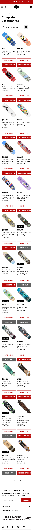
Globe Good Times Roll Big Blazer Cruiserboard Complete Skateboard (8, 422)
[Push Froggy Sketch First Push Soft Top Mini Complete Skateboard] (24, 183)
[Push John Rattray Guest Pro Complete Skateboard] (24, 74)
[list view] (29, 27)
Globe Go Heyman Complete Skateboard (7, 346)
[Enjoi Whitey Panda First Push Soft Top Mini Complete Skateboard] (9, 110)
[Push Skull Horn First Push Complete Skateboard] (24, 39)
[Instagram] (3, 527)
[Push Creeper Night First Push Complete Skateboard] (24, 147)
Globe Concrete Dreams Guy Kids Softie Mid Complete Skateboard (23, 272)
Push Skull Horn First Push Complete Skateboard (23, 53)
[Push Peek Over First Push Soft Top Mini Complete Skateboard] (9, 220)
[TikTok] (13, 527)
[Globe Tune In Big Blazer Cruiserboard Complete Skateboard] (24, 369)
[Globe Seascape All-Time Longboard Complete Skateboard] (9, 369)
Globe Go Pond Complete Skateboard (22, 308)
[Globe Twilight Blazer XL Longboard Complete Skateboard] (24, 332)
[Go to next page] (24, 481)
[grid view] (26, 27)
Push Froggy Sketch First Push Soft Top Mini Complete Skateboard (23, 198)
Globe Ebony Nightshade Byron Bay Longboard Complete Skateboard (23, 422)
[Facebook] (7, 526)
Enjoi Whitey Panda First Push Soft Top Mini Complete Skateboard (8, 125)
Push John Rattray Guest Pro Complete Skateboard (23, 88)
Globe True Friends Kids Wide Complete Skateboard (8, 271)
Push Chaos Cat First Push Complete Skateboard (8, 53)
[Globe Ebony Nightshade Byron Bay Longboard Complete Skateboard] (24, 407)
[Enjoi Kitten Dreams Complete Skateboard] (24, 110)
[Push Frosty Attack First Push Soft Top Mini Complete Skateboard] (9, 183)
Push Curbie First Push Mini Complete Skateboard (8, 161)
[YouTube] (24, 526)
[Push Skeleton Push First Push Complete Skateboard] (9, 74)
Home (3, 13)
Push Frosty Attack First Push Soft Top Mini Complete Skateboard (8, 198)
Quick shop (8, 60)
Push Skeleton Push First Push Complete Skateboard (8, 88)
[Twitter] (18, 526)
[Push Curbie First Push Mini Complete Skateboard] (9, 147)
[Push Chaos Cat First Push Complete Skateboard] (9, 39)
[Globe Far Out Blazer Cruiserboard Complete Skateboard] (24, 445)
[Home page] (16, 7)
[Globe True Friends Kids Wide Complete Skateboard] (9, 257)
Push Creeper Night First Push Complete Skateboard (23, 161)
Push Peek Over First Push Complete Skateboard (24, 234)
